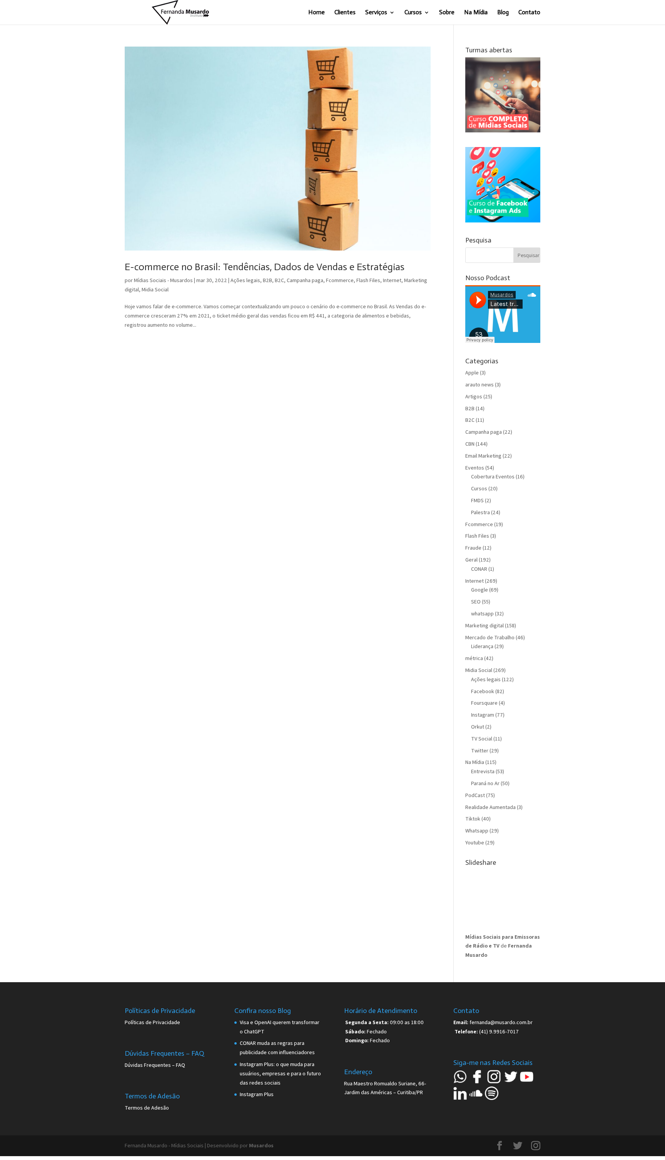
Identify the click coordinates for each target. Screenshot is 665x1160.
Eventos (474, 467)
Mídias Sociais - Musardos (163, 280)
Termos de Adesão (147, 1107)
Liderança (482, 646)
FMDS (477, 500)
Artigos (473, 396)
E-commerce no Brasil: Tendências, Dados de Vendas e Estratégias (264, 267)
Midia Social (155, 289)
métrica (474, 658)
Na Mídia (476, 13)
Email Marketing (483, 455)
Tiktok (472, 818)
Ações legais (245, 280)
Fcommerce (340, 280)
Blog (503, 13)
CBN (470, 443)
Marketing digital (484, 625)
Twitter (479, 750)
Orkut (477, 726)
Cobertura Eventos (493, 476)
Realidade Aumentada (490, 807)
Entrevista (483, 771)
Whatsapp (476, 830)
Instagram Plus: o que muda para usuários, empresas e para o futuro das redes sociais (280, 1073)
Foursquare (484, 702)
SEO (476, 601)
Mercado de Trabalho (490, 637)
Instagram (482, 714)
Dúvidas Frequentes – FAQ (155, 1064)
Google (479, 589)
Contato (529, 13)
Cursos (413, 13)
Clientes (345, 13)
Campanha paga (305, 280)
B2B (267, 280)
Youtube (474, 842)
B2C (279, 280)
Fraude (473, 547)
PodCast (475, 795)
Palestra (480, 512)
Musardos (261, 1145)
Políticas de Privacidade (152, 1022)
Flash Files (368, 280)
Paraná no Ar (485, 783)
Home (316, 13)
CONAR (479, 568)
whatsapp (482, 613)
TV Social (481, 738)
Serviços (376, 13)
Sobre (446, 13)
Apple (472, 372)
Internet (392, 280)
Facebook (482, 691)
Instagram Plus (257, 1094)
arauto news (479, 384)
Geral (471, 559)
